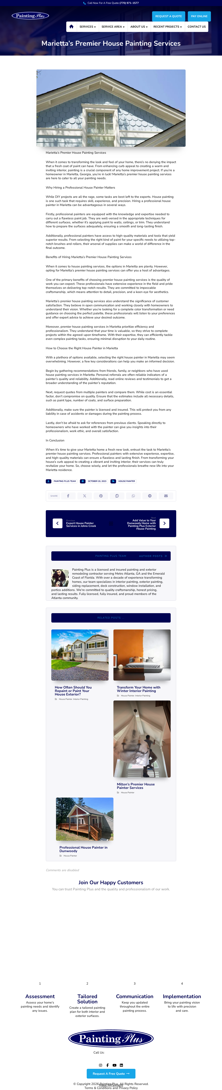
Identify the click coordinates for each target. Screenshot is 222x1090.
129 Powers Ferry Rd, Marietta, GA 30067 (111, 1059)
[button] (68, 495)
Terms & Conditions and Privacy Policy (111, 1088)
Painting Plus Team (65, 481)
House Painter (126, 481)
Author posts (151, 556)
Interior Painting (80, 699)
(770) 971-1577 (117, 1052)
